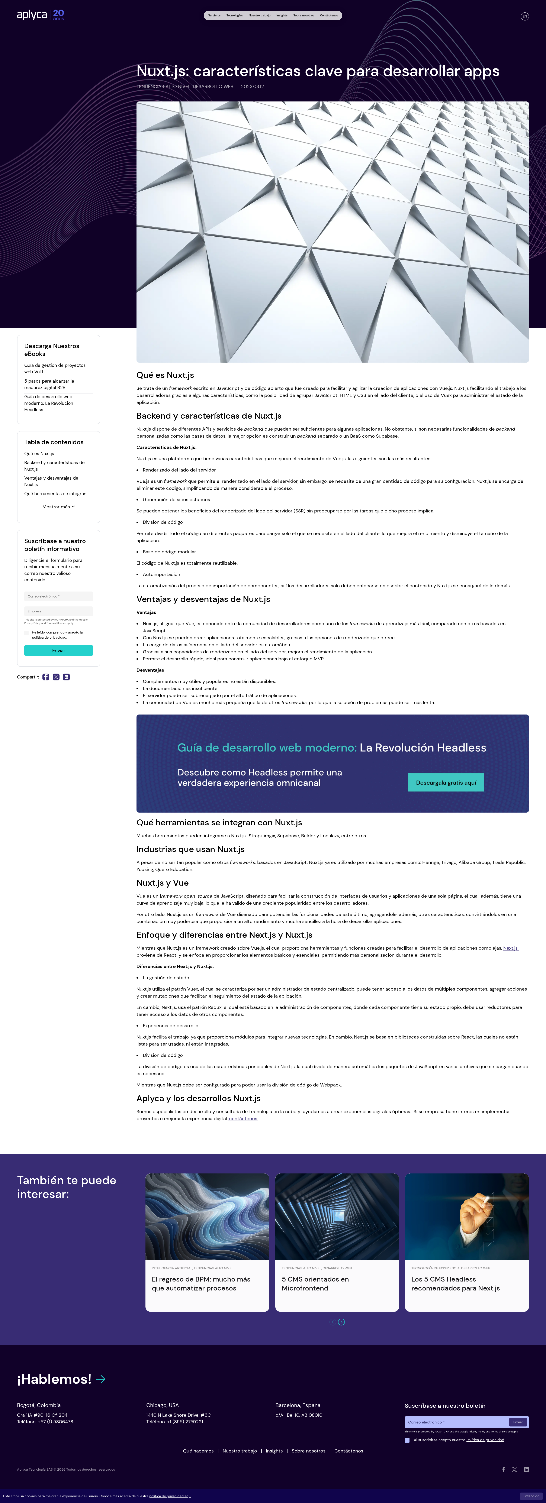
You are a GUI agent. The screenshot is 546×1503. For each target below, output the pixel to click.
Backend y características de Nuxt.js (54, 466)
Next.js (511, 948)
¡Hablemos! (54, 1379)
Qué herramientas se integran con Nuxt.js (55, 497)
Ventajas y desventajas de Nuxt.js (51, 481)
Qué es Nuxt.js (39, 453)
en (525, 16)
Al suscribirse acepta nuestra (459, 1440)
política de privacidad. (49, 637)
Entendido (531, 1496)
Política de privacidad (485, 1439)
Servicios (214, 15)
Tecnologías (235, 15)
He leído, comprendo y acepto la (57, 635)
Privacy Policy (32, 623)
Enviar (58, 650)
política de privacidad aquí (170, 1496)
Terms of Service (56, 623)
